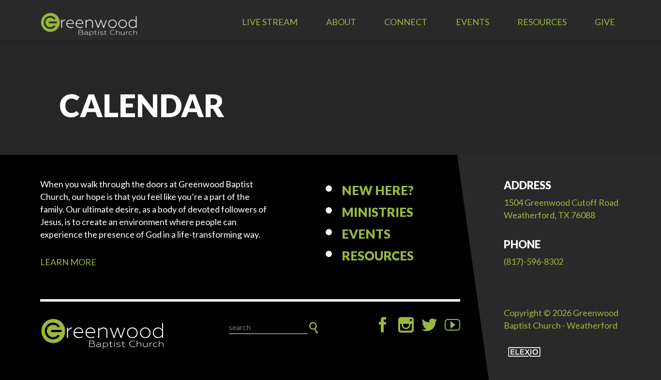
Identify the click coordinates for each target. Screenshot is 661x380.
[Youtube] (452, 325)
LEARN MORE (68, 262)
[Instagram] (406, 325)
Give (605, 21)
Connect (405, 21)
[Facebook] (383, 325)
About (341, 21)
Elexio (524, 352)
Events (472, 21)
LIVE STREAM (270, 21)
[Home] (103, 334)
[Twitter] (429, 325)
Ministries (377, 212)
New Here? (378, 190)
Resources (542, 21)
